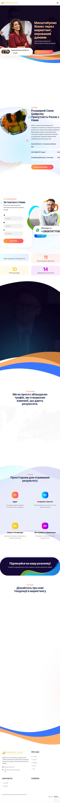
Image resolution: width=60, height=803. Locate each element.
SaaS (17, 363)
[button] (57, 2)
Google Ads (5, 720)
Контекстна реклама (13, 720)
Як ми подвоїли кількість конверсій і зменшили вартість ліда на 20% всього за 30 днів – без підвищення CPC (24, 368)
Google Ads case (9, 363)
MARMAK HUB (22, 794)
